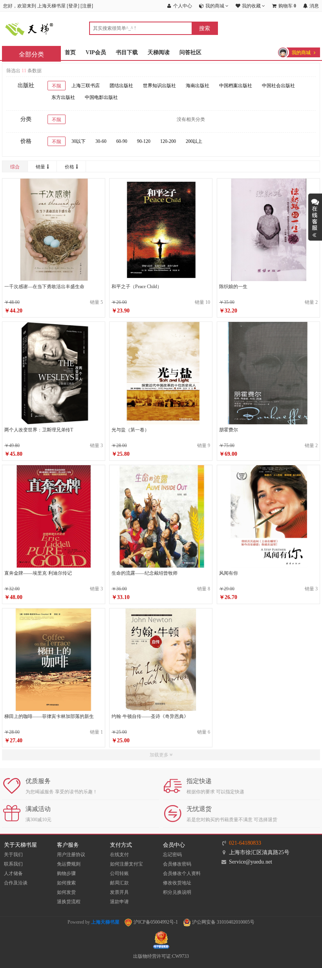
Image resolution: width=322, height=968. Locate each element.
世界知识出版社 (159, 85)
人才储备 (13, 873)
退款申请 (119, 901)
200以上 (194, 141)
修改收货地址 (177, 883)
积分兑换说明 (177, 892)
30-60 (100, 141)
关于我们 (13, 854)
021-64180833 (245, 843)
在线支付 (119, 854)
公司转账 (119, 873)
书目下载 (127, 52)
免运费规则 (68, 864)
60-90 (121, 141)
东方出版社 (63, 97)
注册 (86, 6)
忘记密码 (172, 854)
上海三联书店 (85, 85)
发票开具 (119, 892)
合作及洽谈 (15, 883)
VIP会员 (96, 52)
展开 (315, 217)
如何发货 (66, 892)
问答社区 (190, 52)
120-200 (168, 141)
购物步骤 (66, 873)
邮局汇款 (119, 883)
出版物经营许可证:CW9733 (161, 956)
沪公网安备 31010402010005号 (222, 922)
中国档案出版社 (235, 85)
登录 (73, 6)
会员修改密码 (177, 864)
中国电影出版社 (101, 97)
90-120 (143, 141)
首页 (70, 52)
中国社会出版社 (278, 85)
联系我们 (13, 864)
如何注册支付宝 (126, 864)
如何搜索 (66, 883)
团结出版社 (121, 85)
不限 (56, 86)
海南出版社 (197, 85)
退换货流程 (68, 901)
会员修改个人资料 (182, 873)
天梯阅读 (159, 52)
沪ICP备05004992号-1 (155, 922)
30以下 (78, 141)
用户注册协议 (71, 854)
